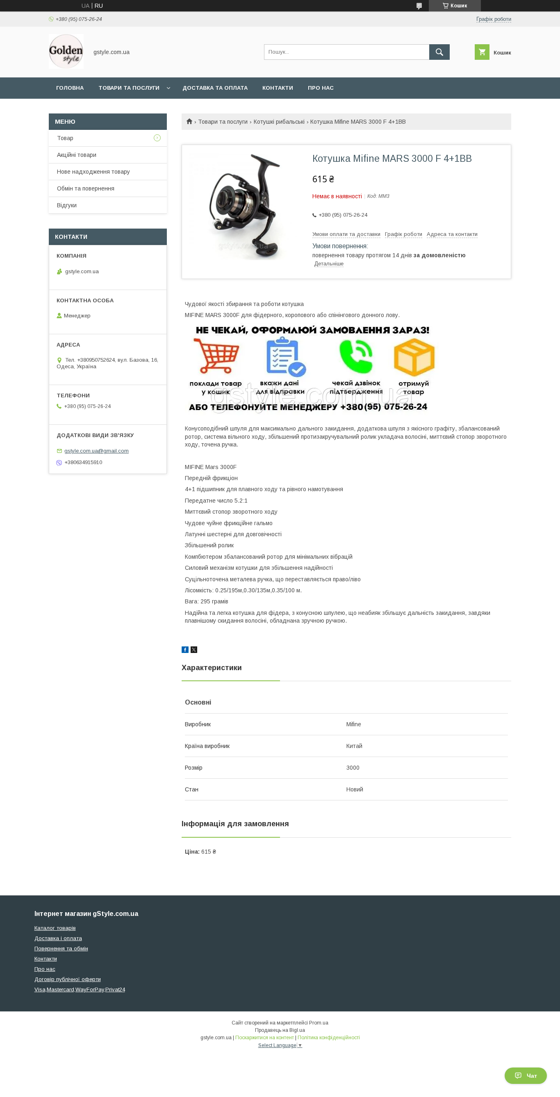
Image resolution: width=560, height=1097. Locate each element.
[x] (194, 651)
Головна (70, 88)
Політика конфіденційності (329, 1037)
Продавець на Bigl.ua (280, 1030)
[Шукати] (439, 52)
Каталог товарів (55, 928)
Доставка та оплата (215, 88)
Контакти (277, 88)
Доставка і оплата (58, 938)
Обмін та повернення (85, 188)
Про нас (321, 88)
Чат (532, 1075)
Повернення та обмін (61, 948)
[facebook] (185, 651)
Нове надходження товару (93, 171)
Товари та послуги (128, 88)
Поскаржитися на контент (264, 1037)
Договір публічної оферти (67, 979)
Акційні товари (76, 155)
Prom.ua (318, 1023)
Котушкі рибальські (279, 121)
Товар (65, 138)
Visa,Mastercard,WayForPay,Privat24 (79, 989)
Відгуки (67, 205)
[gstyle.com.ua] (66, 66)
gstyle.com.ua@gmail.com (96, 451)
